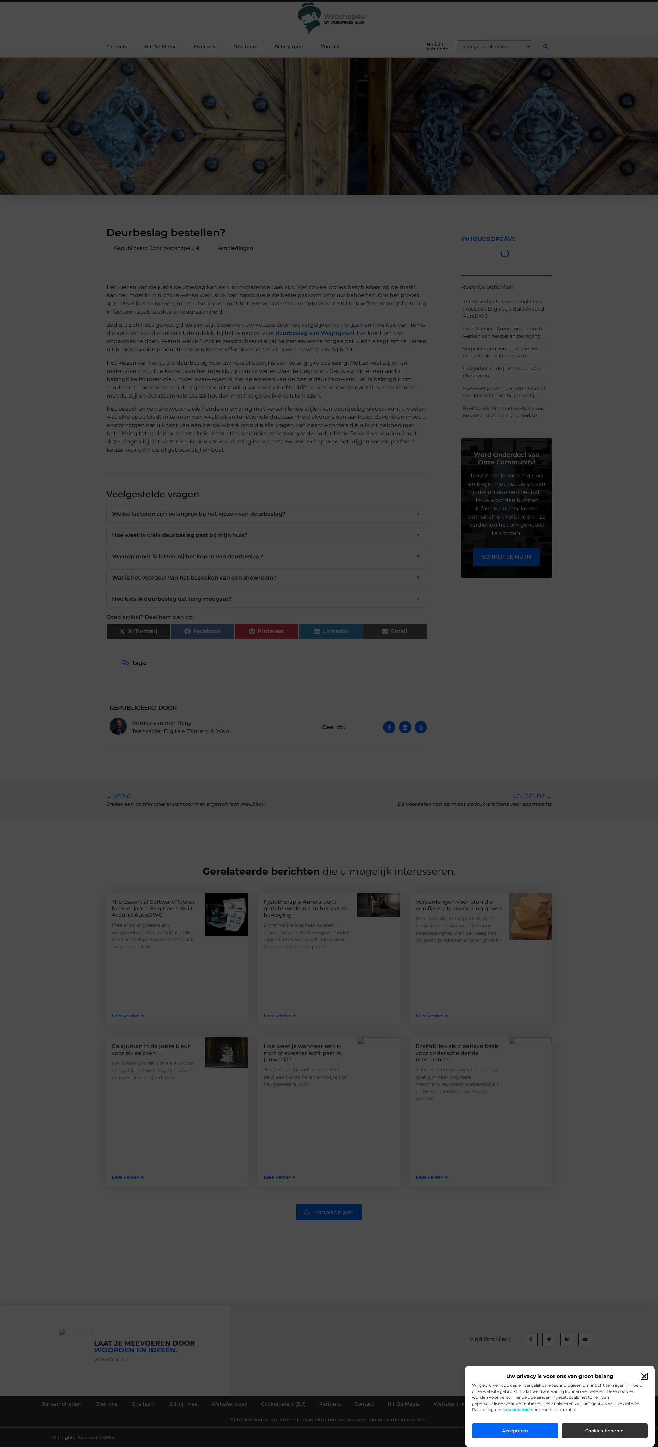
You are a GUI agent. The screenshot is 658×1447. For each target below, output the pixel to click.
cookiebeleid (516, 1409)
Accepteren (515, 1431)
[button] (644, 1376)
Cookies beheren (604, 1431)
